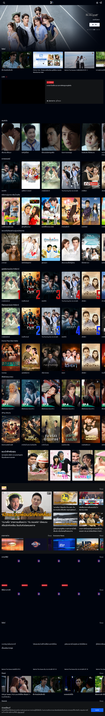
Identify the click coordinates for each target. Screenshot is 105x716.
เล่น (96, 19)
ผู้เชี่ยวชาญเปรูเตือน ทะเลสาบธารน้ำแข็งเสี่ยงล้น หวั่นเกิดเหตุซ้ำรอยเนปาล (64, 530)
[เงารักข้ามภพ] (51, 429)
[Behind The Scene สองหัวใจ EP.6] (16, 659)
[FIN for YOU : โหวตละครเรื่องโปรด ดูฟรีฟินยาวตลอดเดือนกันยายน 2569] (48, 60)
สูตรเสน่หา (44, 263)
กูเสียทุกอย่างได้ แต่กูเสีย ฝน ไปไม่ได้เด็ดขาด (75, 644)
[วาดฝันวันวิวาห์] (51, 175)
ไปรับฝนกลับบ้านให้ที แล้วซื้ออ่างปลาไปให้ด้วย (45, 644)
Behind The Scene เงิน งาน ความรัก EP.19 (44, 669)
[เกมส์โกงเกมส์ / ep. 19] (91, 573)
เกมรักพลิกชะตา (86, 445)
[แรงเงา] (71, 357)
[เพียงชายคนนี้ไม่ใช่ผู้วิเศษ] (71, 247)
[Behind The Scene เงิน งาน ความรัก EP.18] (79, 659)
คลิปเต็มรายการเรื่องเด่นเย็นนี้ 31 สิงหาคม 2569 (88, 508)
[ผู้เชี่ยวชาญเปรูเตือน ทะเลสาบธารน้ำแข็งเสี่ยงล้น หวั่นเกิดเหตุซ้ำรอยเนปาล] (65, 519)
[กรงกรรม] (11, 357)
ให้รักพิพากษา (85, 263)
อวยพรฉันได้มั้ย (68, 694)
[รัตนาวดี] (38, 465)
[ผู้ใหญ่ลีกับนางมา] (31, 211)
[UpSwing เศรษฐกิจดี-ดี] (87, 544)
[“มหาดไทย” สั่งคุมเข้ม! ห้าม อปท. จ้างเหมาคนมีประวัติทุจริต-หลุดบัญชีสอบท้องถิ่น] (65, 498)
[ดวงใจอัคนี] (91, 211)
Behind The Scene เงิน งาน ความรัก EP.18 (76, 669)
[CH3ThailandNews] (64, 544)
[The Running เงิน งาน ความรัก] (71, 175)
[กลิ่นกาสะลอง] (51, 357)
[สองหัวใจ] (11, 175)
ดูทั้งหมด (58, 101)
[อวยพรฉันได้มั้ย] (79, 684)
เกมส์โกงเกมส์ (25, 301)
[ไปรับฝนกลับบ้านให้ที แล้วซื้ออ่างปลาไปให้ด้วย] (48, 633)
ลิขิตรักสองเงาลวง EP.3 (48, 409)
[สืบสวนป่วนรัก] (60, 465)
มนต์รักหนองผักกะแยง (7, 227)
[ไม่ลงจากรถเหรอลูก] (71, 137)
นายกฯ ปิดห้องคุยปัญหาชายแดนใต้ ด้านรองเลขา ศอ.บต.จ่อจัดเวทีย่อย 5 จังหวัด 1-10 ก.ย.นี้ (90, 530)
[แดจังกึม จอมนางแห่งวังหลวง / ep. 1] (31, 606)
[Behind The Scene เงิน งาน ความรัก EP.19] (48, 659)
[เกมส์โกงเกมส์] (31, 285)
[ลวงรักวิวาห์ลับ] (71, 429)
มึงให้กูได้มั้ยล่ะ (25, 153)
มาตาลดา (4, 263)
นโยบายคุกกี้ (21, 712)
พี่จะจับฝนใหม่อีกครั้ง (7, 70)
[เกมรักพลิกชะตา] (91, 429)
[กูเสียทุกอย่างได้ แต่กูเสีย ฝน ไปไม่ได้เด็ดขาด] (79, 633)
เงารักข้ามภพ (45, 445)
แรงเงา (63, 373)
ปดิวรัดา (84, 301)
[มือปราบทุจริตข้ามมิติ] (11, 429)
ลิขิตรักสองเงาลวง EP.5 (88, 409)
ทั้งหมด (101, 489)
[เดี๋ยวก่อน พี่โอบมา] (11, 137)
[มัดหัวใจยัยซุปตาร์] (31, 247)
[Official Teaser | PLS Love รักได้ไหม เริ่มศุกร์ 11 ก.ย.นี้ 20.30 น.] (16, 684)
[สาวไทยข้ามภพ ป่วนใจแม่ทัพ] (31, 429)
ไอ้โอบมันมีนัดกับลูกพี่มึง (48, 153)
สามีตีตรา (84, 191)
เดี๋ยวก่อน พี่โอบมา (6, 153)
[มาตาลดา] (11, 247)
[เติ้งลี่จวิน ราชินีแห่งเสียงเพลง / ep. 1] (11, 606)
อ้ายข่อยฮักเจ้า (65, 227)
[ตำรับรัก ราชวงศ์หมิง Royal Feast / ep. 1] (91, 606)
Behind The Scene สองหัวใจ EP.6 (11, 669)
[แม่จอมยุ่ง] (82, 465)
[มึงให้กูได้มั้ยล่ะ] (31, 137)
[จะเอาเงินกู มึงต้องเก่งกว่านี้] (16, 633)
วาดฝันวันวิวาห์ (46, 191)
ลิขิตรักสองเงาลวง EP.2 (28, 409)
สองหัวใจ (4, 191)
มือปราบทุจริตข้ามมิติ (7, 445)
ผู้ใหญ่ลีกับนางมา (26, 227)
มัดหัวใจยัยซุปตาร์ (26, 263)
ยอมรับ (97, 710)
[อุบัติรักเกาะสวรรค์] (31, 175)
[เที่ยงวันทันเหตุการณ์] (36, 544)
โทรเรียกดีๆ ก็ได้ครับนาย (88, 153)
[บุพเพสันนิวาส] (31, 357)
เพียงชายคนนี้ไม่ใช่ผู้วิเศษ (68, 263)
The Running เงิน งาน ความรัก (70, 191)
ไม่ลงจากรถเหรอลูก (67, 153)
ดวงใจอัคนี (84, 227)
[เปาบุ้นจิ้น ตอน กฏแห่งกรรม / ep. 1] (71, 606)
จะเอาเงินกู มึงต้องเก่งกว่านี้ (9, 644)
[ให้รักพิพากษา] (91, 247)
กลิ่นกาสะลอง (45, 373)
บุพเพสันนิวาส (25, 373)
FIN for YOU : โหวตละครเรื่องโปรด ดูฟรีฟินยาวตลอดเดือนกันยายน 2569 (47, 71)
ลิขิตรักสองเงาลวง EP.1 (8, 409)
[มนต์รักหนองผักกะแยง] (11, 211)
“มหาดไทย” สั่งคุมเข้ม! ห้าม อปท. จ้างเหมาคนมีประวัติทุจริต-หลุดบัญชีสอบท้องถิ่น (65, 508)
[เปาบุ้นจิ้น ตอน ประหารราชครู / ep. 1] (51, 606)
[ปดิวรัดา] (91, 285)
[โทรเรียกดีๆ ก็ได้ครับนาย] (91, 137)
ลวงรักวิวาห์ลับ (66, 445)
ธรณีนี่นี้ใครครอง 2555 (48, 227)
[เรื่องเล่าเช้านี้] (12, 544)
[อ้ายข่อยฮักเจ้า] (71, 211)
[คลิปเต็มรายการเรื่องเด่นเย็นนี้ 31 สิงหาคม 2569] (91, 498)
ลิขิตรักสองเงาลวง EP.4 (68, 409)
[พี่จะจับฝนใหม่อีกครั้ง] (16, 60)
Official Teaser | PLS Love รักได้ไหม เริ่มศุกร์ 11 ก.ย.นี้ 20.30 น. (16, 695)
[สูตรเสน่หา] (51, 247)
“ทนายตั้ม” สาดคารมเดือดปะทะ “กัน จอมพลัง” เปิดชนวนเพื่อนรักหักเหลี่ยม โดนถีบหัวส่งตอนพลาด (24, 524)
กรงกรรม (4, 373)
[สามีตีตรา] (91, 175)
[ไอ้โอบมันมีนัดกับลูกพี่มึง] (51, 137)
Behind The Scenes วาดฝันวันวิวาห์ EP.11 (76, 70)
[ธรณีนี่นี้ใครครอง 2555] (51, 211)
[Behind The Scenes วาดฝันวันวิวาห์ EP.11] (79, 60)
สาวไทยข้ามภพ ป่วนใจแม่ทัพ (29, 445)
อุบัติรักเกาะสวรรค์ (26, 191)
